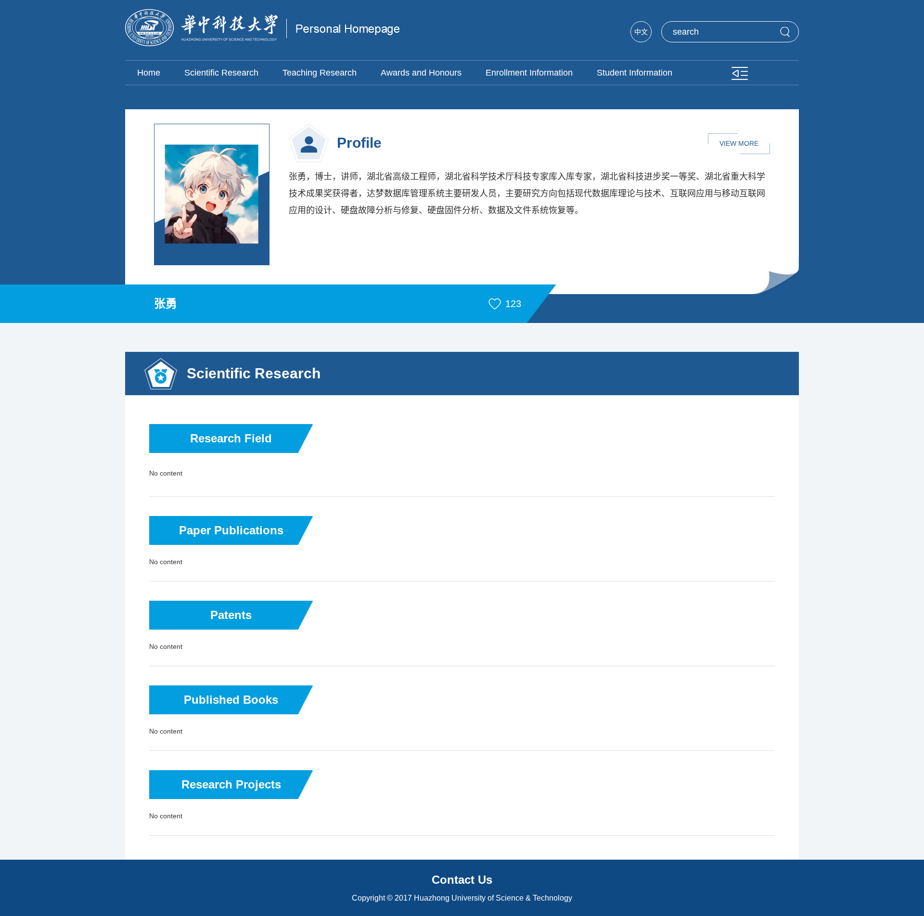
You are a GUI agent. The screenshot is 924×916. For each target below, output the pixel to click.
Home (148, 72)
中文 (641, 32)
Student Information (634, 72)
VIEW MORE (738, 143)
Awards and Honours (421, 72)
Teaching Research (319, 72)
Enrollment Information (529, 72)
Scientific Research (221, 72)
